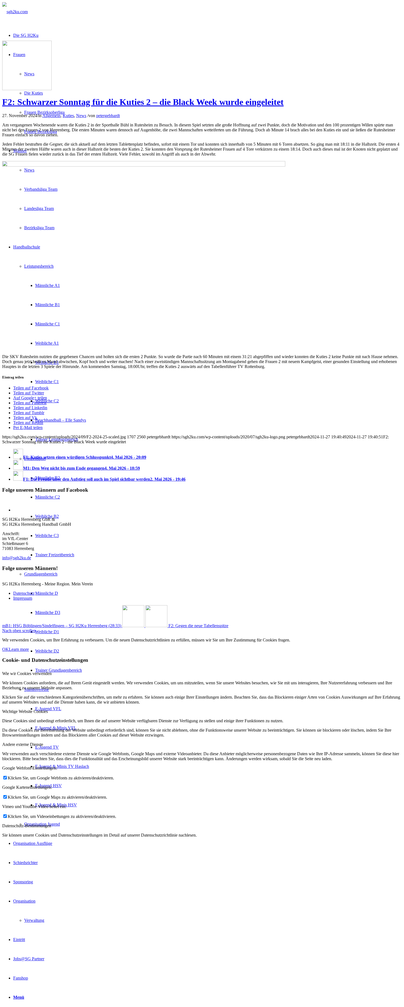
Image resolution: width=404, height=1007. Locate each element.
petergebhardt (108, 115)
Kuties (68, 115)
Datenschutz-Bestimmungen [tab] (26, 825)
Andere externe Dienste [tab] (22, 744)
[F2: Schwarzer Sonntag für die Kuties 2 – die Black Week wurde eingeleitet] (27, 88)
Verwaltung (34, 920)
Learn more (19, 649)
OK (5, 649)
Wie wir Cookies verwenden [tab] (27, 673)
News (81, 115)
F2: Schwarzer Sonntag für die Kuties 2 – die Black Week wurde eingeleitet (143, 102)
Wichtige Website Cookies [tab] (25, 711)
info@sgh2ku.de (16, 557)
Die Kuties (33, 93)
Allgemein (51, 115)
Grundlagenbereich (40, 574)
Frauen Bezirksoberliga (44, 112)
